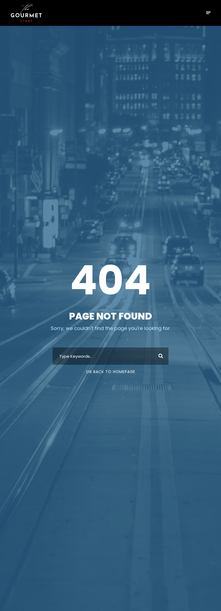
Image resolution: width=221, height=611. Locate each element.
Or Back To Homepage (110, 371)
